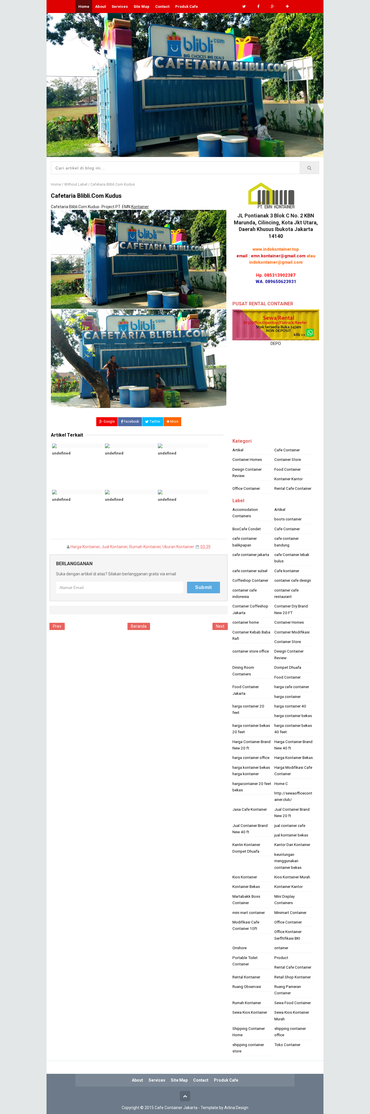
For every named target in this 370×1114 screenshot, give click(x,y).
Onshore (239, 947)
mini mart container (248, 912)
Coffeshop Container (250, 580)
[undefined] (77, 446)
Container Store (287, 459)
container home (245, 622)
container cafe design (292, 580)
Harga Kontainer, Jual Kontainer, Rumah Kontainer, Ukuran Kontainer (132, 546)
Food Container (287, 469)
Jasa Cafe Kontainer (249, 809)
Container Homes (247, 459)
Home (56, 184)
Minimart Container (290, 912)
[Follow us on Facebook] (258, 6)
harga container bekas (293, 715)
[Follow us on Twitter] (243, 6)
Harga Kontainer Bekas (293, 757)
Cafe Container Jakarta (176, 1107)
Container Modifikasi (292, 632)
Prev (57, 626)
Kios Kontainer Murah (292, 877)
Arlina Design (236, 1107)
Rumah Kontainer (246, 1002)
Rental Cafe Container (292, 488)
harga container (287, 696)
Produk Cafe (186, 6)
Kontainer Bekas (246, 886)
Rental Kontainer (246, 977)
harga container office (250, 757)
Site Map (141, 6)
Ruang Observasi (246, 986)
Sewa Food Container (292, 1002)
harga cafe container (291, 686)
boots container (287, 519)
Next (220, 626)
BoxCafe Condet (246, 528)
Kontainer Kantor (288, 478)
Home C (281, 783)
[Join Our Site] (287, 6)
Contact (162, 6)
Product (281, 957)
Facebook (131, 422)
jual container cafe (289, 825)
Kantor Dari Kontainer (292, 844)
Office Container (246, 488)
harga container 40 (290, 706)
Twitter (154, 422)
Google (109, 422)
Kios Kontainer (244, 877)
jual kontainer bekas (291, 835)
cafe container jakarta (250, 554)
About (100, 6)
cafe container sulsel (249, 570)
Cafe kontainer (286, 570)
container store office (250, 651)
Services (120, 6)
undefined (61, 453)
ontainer (281, 947)
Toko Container (287, 1044)
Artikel (237, 450)
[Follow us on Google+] (272, 6)
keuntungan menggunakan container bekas (287, 861)
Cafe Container (287, 450)
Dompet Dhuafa (287, 667)
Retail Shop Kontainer (292, 977)
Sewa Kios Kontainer (249, 1012)
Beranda (139, 626)
